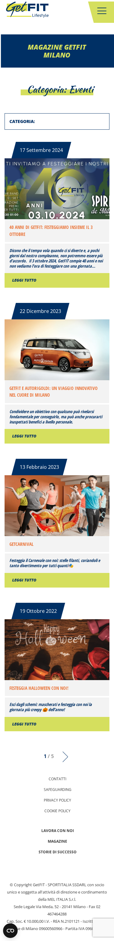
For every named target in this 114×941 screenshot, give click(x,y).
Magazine (57, 841)
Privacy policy (57, 800)
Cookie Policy (57, 810)
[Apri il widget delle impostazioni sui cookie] (10, 930)
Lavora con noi (57, 830)
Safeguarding (57, 789)
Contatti (57, 778)
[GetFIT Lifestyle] (27, 11)
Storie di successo (58, 852)
